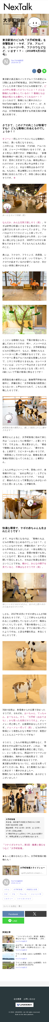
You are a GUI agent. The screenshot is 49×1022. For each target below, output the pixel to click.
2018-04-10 (16, 63)
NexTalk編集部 (17, 60)
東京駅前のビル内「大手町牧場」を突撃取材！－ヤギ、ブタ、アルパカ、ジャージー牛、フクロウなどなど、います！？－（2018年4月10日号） (24, 47)
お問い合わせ (29, 999)
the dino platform (27, 1014)
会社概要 (17, 999)
